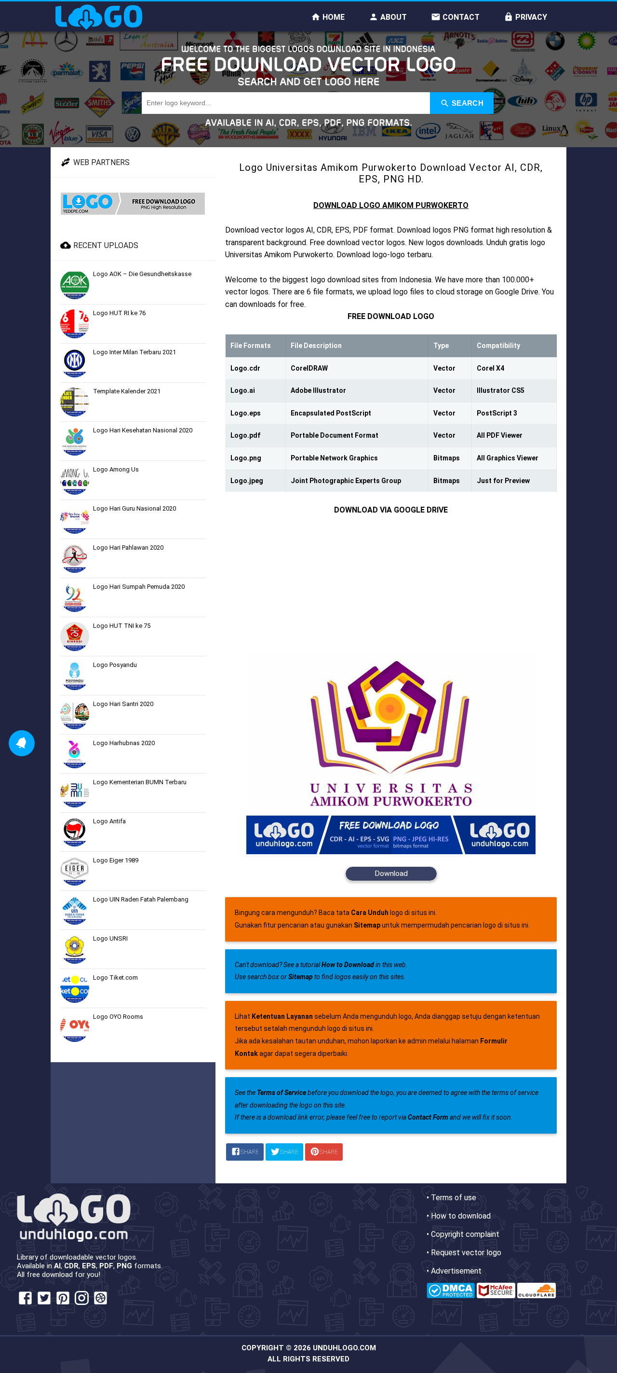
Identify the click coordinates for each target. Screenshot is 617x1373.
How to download (461, 1215)
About (392, 17)
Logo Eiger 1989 (115, 860)
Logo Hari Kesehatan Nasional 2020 (142, 430)
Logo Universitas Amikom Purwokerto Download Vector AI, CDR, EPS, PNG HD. (391, 173)
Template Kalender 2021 (127, 391)
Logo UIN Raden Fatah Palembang (140, 899)
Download (391, 873)
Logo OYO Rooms (118, 1016)
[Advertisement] (391, 584)
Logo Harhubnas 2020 (124, 743)
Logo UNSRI (110, 938)
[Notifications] (21, 743)
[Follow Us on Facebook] (25, 1303)
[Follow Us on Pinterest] (62, 1303)
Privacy (530, 17)
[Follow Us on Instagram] (81, 1303)
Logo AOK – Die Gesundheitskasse (142, 273)
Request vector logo (466, 1252)
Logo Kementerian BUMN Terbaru (140, 782)
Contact (460, 17)
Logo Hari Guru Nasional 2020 (134, 508)
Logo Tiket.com (115, 977)
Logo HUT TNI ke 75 (121, 625)
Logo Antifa (109, 821)
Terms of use (453, 1197)
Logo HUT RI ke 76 (119, 313)
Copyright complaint (465, 1234)
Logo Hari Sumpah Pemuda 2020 (139, 586)
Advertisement (456, 1271)
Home (333, 17)
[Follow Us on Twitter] (44, 1303)
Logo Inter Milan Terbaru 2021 (134, 352)
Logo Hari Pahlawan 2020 (128, 547)
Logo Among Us (116, 469)
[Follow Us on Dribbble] (100, 1303)
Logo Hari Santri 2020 (123, 703)
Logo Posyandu (115, 664)
